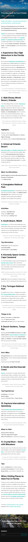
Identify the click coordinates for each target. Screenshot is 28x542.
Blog (3, 16)
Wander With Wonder (15, 506)
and (12, 150)
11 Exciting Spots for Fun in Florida (14, 504)
